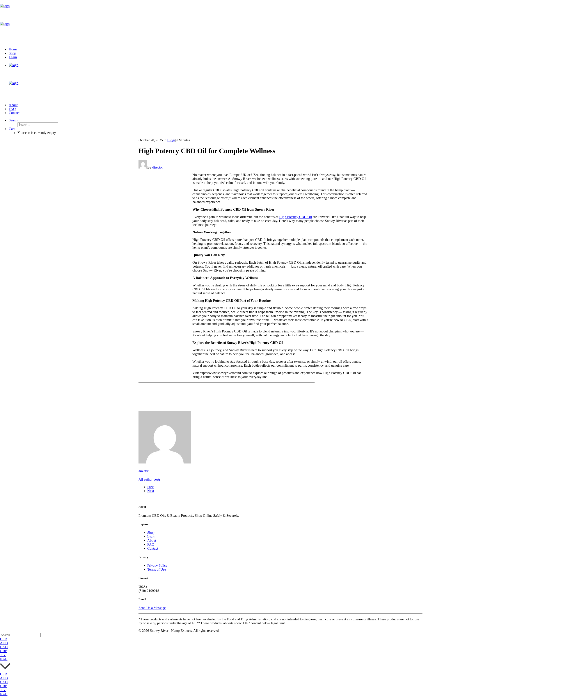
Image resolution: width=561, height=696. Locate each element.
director (157, 167)
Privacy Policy (157, 565)
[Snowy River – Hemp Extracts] (280, 22)
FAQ (12, 109)
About (13, 105)
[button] (13, 120)
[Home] (146, 498)
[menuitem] (285, 49)
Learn (13, 57)
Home (13, 49)
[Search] (20, 635)
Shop (12, 53)
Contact (14, 113)
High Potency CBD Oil (295, 217)
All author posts (149, 479)
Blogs (171, 140)
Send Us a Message (152, 608)
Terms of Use (156, 569)
